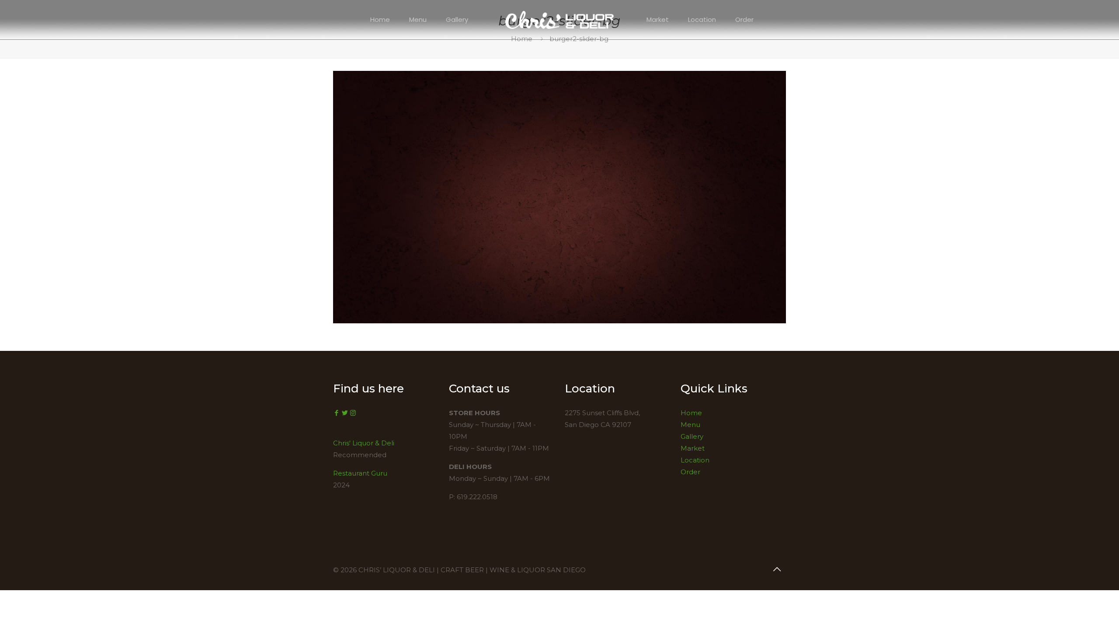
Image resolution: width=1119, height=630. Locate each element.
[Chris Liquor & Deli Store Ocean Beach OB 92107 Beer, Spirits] (559, 19)
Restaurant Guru (360, 473)
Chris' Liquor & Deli (363, 443)
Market (693, 448)
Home (691, 413)
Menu (690, 424)
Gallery (692, 436)
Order (690, 472)
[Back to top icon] (777, 569)
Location (695, 460)
